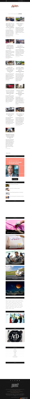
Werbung (7, 308)
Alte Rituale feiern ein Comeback (14, 184)
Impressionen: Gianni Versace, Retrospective (10, 47)
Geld (15, 302)
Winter (10, 308)
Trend (15, 307)
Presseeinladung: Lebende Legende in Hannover (10, 136)
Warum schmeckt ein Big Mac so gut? (15, 247)
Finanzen (12, 302)
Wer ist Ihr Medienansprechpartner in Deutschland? (16, 192)
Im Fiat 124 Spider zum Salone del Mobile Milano (10, 92)
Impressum (18, 392)
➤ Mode (15, 352)
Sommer (7, 307)
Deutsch (23, 398)
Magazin (10, 22)
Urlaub (18, 307)
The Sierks (10, 307)
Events (7, 302)
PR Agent (19, 390)
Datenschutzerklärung (13, 392)
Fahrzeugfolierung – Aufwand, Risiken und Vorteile (15, 232)
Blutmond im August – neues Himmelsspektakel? (15, 293)
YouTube (13, 308)
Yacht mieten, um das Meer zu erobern (15, 188)
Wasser (20, 307)
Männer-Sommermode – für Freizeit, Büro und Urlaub (17, 196)
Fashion (9, 302)
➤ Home (15, 349)
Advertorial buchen (9, 391)
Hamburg (20, 302)
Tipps (13, 307)
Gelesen (18, 302)
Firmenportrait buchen (15, 391)
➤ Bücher (15, 355)
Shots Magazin (15, 390)
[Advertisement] (15, 209)
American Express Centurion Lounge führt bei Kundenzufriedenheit (15, 262)
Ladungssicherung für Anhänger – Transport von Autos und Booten (15, 278)
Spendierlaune (20, 391)
